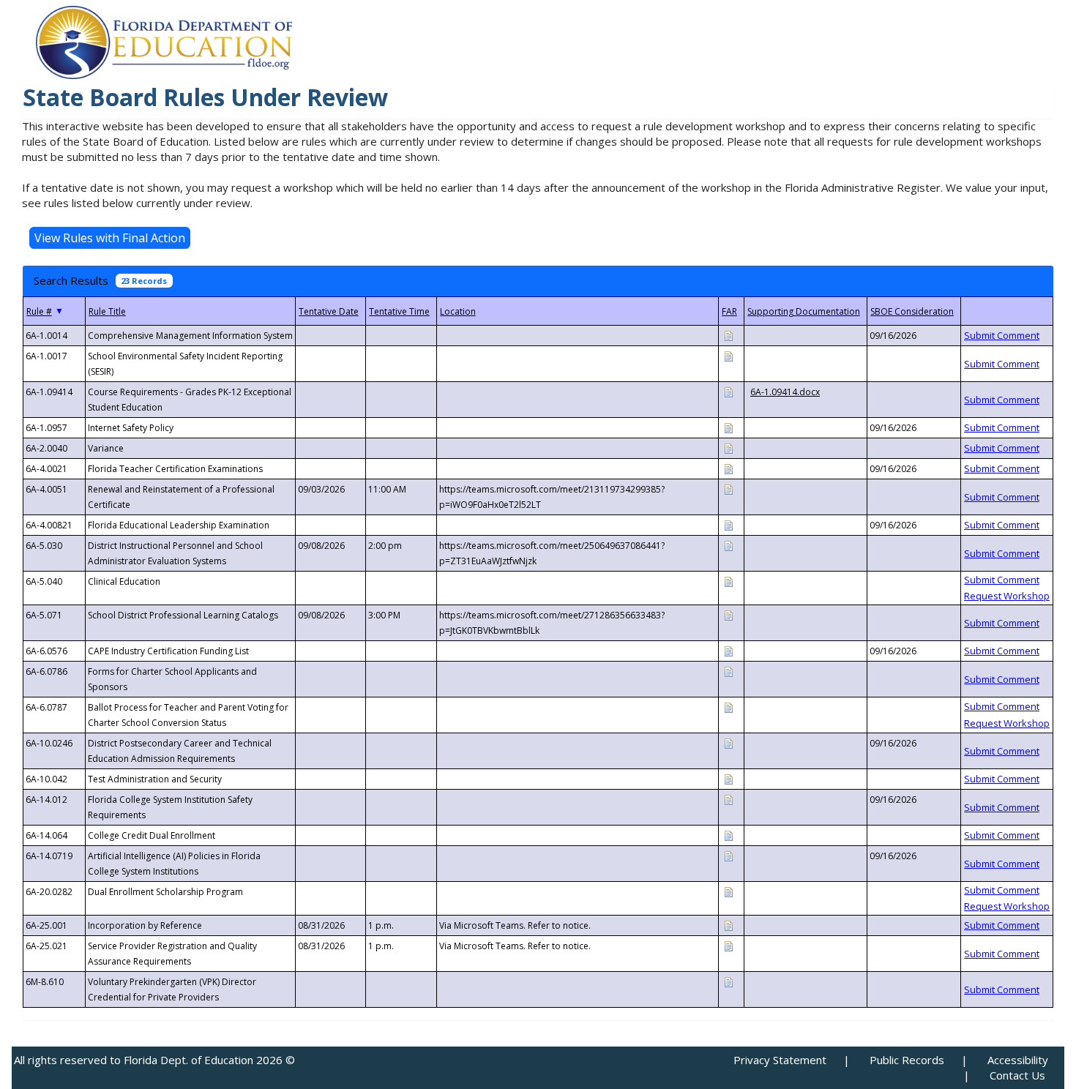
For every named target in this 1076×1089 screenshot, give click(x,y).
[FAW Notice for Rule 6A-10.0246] (728, 742)
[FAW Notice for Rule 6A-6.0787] (728, 706)
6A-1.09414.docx (785, 392)
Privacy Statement (779, 1059)
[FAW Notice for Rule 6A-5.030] (728, 545)
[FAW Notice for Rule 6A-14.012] (728, 799)
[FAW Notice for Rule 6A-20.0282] (728, 891)
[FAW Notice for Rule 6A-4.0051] (728, 488)
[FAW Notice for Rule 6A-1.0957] (728, 427)
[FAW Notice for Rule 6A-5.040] (728, 581)
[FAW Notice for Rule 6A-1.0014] (728, 335)
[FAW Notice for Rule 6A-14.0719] (728, 855)
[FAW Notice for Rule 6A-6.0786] (728, 671)
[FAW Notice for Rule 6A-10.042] (728, 778)
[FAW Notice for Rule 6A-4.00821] (728, 524)
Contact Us (1017, 1075)
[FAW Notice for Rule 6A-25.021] (728, 945)
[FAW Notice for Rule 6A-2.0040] (728, 447)
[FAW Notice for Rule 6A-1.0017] (728, 355)
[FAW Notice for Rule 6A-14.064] (728, 834)
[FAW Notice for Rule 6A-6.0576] (728, 650)
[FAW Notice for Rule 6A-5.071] (728, 614)
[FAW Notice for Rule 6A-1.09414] (728, 391)
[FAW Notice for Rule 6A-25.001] (728, 924)
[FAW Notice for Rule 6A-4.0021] (728, 468)
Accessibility (1017, 1059)
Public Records (907, 1059)
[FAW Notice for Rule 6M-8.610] (728, 981)
